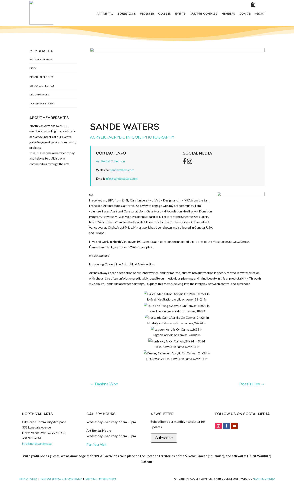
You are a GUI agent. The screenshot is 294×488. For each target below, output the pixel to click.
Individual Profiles (41, 76)
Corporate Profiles (41, 85)
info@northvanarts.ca (37, 443)
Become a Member (40, 59)
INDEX (32, 68)
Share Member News (42, 103)
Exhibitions (126, 14)
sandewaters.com (122, 170)
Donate (245, 14)
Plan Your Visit (96, 444)
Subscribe (164, 438)
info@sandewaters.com (121, 178)
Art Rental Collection (110, 161)
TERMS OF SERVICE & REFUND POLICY (61, 478)
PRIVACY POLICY (28, 478)
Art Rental (105, 14)
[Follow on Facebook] (226, 426)
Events (180, 14)
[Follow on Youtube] (234, 426)
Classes (164, 14)
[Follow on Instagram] (218, 426)
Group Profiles (39, 94)
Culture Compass (203, 14)
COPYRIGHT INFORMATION (100, 478)
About (260, 14)
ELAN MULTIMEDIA (264, 478)
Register (147, 14)
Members (228, 14)
